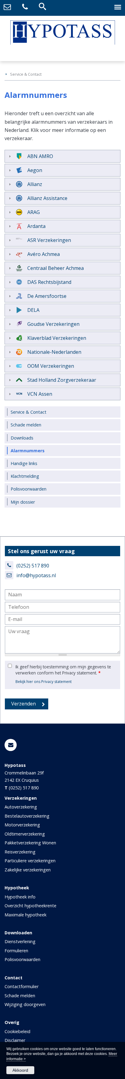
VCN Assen (39, 394)
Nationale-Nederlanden (54, 352)
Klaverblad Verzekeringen (56, 338)
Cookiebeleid (17, 1031)
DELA (33, 310)
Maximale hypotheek (25, 915)
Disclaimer (15, 1040)
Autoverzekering (21, 807)
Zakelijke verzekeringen (28, 870)
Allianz (34, 184)
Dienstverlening (20, 941)
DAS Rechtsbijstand (49, 282)
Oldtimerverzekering (25, 834)
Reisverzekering (20, 852)
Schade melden (20, 995)
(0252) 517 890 (32, 565)
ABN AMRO (40, 156)
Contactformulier (22, 986)
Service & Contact (26, 74)
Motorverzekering (22, 825)
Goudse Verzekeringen (53, 324)
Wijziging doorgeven (25, 1004)
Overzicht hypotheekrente (30, 905)
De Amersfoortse (46, 296)
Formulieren (16, 950)
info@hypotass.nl (36, 575)
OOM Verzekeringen (50, 366)
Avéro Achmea (43, 254)
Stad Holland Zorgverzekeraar (61, 380)
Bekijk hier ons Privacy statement (43, 681)
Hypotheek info (20, 897)
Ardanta (36, 226)
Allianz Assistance (47, 198)
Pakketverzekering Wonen (30, 843)
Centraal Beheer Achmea (55, 268)
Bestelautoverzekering (27, 816)
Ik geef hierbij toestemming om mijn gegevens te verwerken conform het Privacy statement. (63, 670)
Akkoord (20, 1070)
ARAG (33, 212)
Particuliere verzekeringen (30, 861)
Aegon (34, 170)
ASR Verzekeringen (49, 240)
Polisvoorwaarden (22, 959)
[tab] (62, 156)
